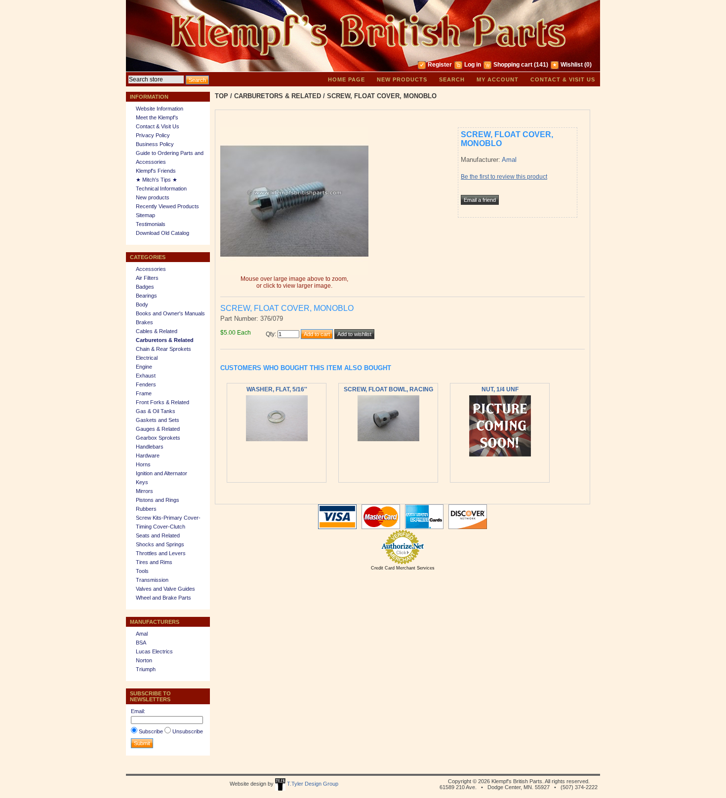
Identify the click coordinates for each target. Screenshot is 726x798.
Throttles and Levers (161, 553)
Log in (472, 64)
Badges (145, 287)
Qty (270, 334)
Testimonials (150, 224)
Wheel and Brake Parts (163, 598)
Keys (142, 482)
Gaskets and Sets (157, 420)
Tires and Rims (154, 562)
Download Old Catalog (162, 233)
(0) (588, 64)
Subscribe (151, 731)
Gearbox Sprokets (158, 438)
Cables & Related (156, 331)
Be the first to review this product (504, 176)
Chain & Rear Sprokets (163, 349)
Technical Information (161, 188)
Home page (346, 79)
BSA (141, 643)
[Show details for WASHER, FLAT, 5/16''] (277, 439)
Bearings (146, 296)
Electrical (147, 358)
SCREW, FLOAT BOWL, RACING (388, 389)
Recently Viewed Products (167, 206)
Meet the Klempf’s (157, 117)
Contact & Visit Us (562, 79)
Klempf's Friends (156, 171)
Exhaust (146, 376)
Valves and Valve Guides (165, 589)
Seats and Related (158, 535)
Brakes (144, 322)
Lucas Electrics (154, 651)
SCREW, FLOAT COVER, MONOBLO (382, 96)
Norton (144, 660)
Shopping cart (512, 64)
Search (452, 79)
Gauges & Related (158, 429)
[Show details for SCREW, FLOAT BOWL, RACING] (388, 439)
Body (142, 304)
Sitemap (145, 215)
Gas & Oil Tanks (155, 411)
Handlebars (149, 447)
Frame (144, 393)
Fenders (146, 384)
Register (440, 64)
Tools (142, 571)
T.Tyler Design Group (311, 784)
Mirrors (144, 491)
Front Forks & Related (162, 402)
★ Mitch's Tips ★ (156, 180)
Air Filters (147, 278)
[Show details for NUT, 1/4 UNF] (500, 454)
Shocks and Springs (160, 544)
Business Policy (155, 144)
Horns (143, 464)
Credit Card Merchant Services (403, 568)
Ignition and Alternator (161, 473)
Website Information (159, 109)
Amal (142, 634)
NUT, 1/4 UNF (500, 389)
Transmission (152, 580)
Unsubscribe (187, 731)
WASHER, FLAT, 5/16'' (276, 389)
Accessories (151, 269)
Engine (144, 367)
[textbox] (156, 79)
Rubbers (146, 509)
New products (402, 79)
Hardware (148, 455)
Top (221, 96)
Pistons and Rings (157, 500)
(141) (541, 64)
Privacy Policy (153, 135)
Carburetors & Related (165, 340)
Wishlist (572, 64)
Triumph (146, 669)
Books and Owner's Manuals (170, 313)
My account (498, 79)
